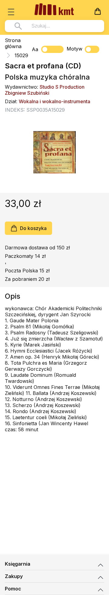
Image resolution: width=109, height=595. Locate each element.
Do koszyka (33, 228)
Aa (35, 49)
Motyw (74, 49)
